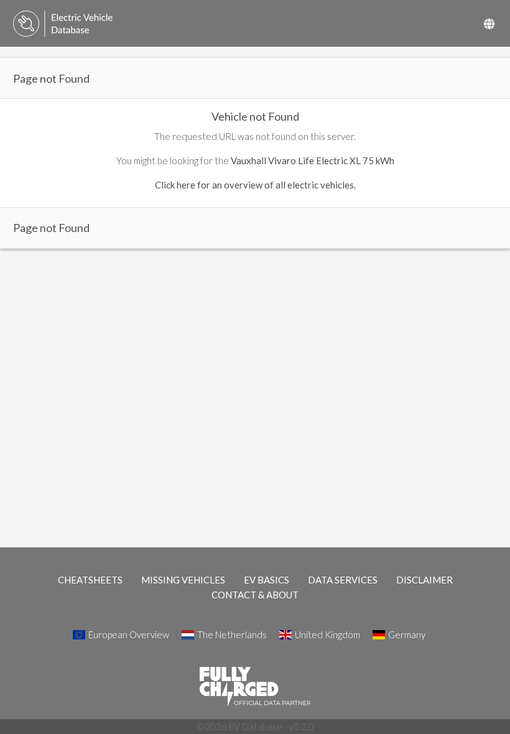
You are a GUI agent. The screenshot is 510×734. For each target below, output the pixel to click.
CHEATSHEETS (90, 579)
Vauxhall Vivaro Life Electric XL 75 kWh (312, 160)
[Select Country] (489, 24)
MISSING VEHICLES (183, 579)
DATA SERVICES (343, 579)
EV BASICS (266, 579)
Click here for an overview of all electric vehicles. (255, 184)
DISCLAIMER (424, 579)
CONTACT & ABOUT (255, 594)
